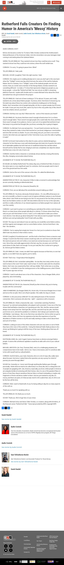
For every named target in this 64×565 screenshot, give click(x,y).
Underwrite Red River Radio (42, 537)
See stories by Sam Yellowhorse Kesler (24, 462)
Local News (27, 540)
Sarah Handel (10, 33)
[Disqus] (32, 508)
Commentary (27, 544)
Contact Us (27, 552)
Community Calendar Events (29, 548)
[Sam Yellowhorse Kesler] (5, 457)
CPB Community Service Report (53, 537)
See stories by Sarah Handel (11, 419)
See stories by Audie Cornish (12, 447)
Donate (57, 2)
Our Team (39, 541)
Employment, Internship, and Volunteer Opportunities (53, 546)
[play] (4, 8)
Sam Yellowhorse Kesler (38, 33)
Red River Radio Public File (53, 541)
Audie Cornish (27, 33)
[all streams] (61, 8)
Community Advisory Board (42, 545)
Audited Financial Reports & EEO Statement (41, 550)
